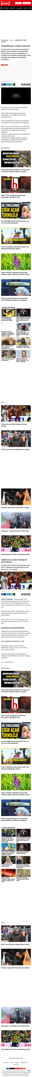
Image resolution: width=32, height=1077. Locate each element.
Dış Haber (19, 8)
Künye (11, 1062)
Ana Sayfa (5, 40)
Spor (25, 8)
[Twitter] (5, 84)
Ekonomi (12, 8)
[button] (25, 84)
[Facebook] (2, 84)
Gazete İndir (27, 3)
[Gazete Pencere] (5, 3)
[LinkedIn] (9, 84)
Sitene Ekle (15, 1064)
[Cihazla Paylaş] (14, 84)
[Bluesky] (7, 84)
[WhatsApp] (12, 84)
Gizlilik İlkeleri (24, 1062)
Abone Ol (18, 3)
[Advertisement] (16, 381)
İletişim (17, 1062)
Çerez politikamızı (14, 1074)
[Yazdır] (22, 84)
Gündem (5, 8)
